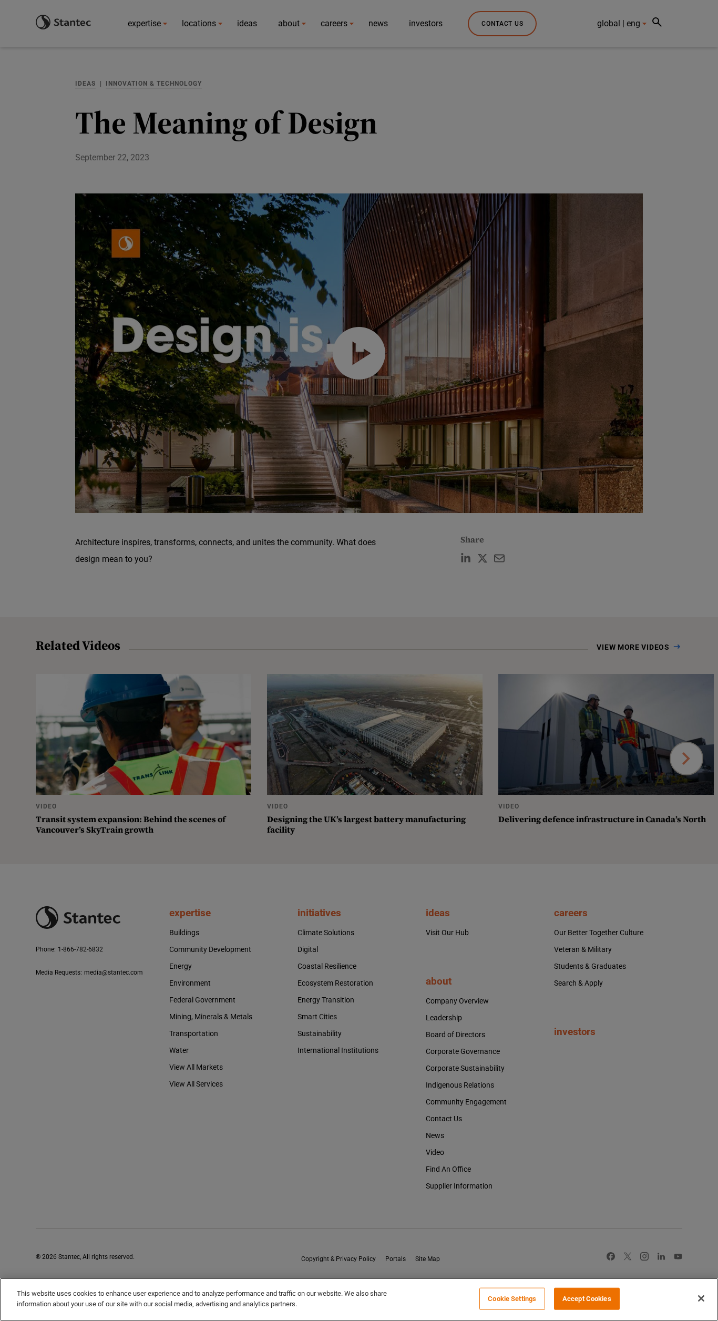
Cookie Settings (512, 1299)
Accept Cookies (586, 1299)
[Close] (701, 1298)
